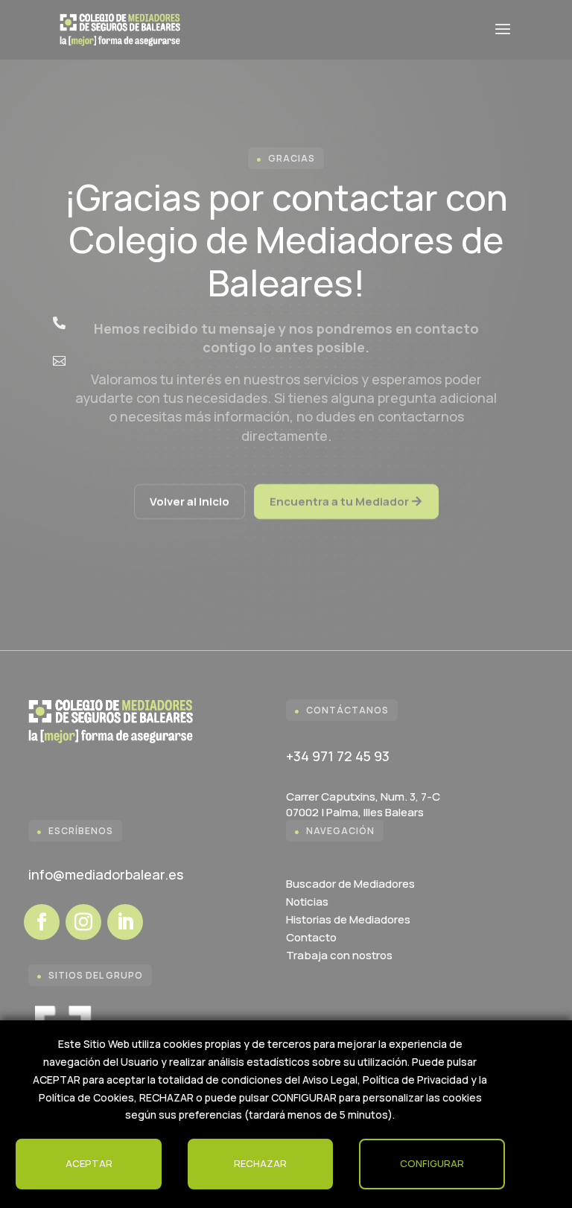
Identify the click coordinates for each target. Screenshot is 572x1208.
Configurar (432, 1163)
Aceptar (89, 1163)
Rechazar (260, 1163)
